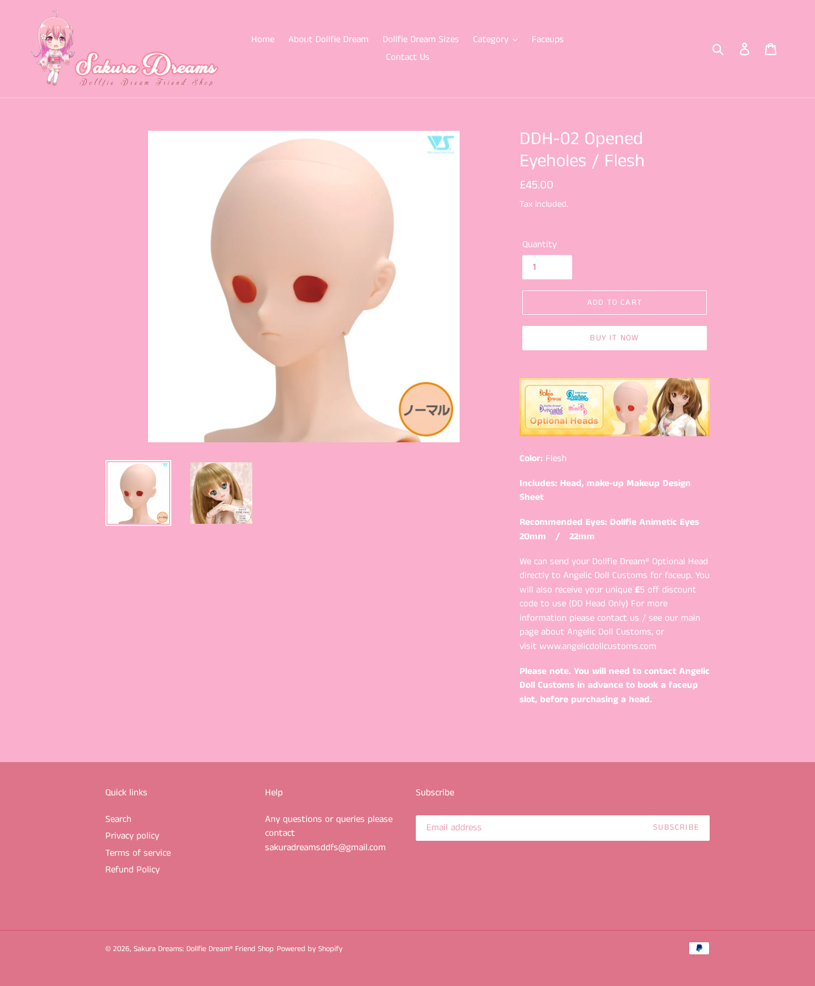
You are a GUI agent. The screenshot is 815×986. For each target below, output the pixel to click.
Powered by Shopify (310, 948)
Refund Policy (132, 869)
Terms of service (138, 853)
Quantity (539, 244)
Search (118, 819)
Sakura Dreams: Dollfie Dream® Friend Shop (204, 948)
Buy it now (614, 338)
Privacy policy (132, 835)
